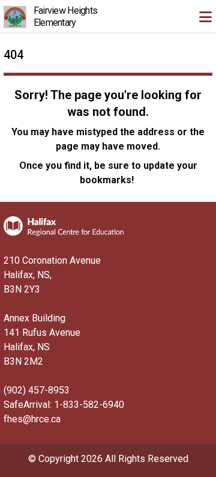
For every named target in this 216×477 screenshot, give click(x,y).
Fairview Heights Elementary (65, 16)
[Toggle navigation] (205, 17)
